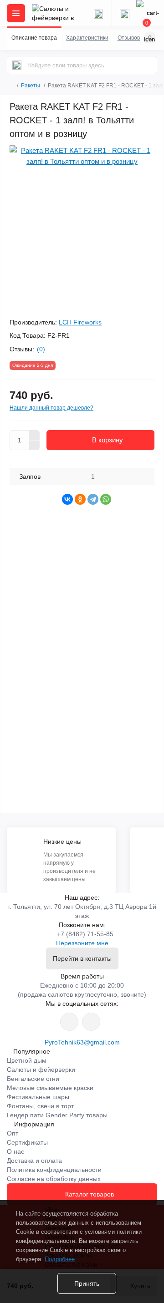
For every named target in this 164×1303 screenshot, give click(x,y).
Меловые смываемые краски (50, 1087)
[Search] (17, 65)
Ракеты (30, 85)
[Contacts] (124, 13)
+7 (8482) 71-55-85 (85, 934)
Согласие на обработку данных (54, 1178)
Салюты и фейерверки (41, 1069)
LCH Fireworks (80, 322)
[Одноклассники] (80, 499)
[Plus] (35, 435)
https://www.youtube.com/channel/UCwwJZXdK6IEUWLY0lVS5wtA (91, 1022)
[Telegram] (92, 499)
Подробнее (60, 1259)
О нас (15, 1151)
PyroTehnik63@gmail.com (82, 1042)
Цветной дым (26, 1060)
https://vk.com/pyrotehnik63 (69, 1022)
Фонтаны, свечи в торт (40, 1106)
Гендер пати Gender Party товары (57, 1115)
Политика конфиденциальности (54, 1169)
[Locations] (98, 13)
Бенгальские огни (33, 1078)
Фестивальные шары (38, 1096)
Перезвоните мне (82, 943)
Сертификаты (27, 1142)
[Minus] (35, 446)
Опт (12, 1133)
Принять (86, 1283)
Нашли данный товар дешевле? (51, 408)
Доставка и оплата (34, 1160)
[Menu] (16, 13)
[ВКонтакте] (67, 499)
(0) (41, 349)
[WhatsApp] (105, 499)
